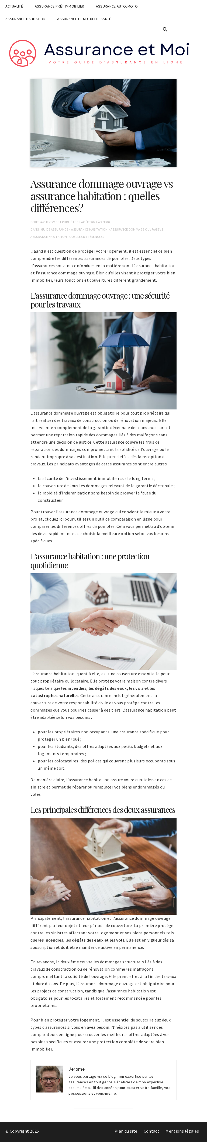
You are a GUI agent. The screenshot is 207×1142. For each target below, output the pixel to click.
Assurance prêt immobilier (59, 6)
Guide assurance (54, 229)
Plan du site (126, 1131)
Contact (151, 1131)
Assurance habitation (25, 18)
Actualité (14, 6)
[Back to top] (201, 1136)
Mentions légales (182, 1131)
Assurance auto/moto (117, 6)
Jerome (51, 222)
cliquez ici (54, 519)
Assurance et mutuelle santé (84, 18)
